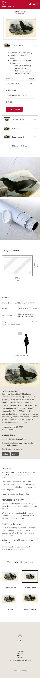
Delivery (5, 540)
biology (6, 454)
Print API (16, 671)
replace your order (21, 547)
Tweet (25, 146)
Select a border (11, 90)
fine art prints (24, 494)
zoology (15, 454)
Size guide (31, 79)
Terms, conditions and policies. (20, 660)
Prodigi (24, 671)
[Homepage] (7, 4)
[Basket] (34, 4)
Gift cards (20, 658)
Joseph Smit (20, 14)
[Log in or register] (30, 4)
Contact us (20, 651)
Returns (20, 655)
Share (16, 146)
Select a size (20, 79)
